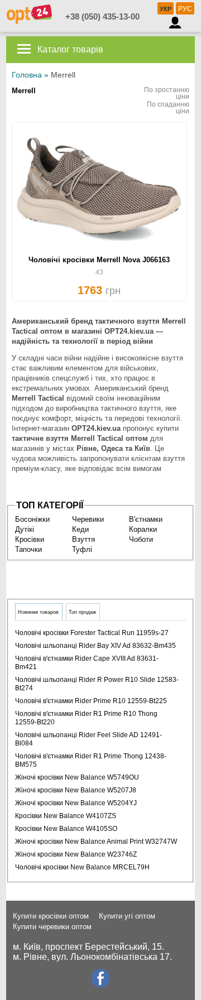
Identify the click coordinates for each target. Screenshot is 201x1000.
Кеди (80, 529)
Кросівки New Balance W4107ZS (65, 816)
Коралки (143, 529)
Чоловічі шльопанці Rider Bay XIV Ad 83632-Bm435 (95, 646)
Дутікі (24, 529)
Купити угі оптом (127, 916)
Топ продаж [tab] (82, 612)
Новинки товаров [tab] (38, 612)
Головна (27, 74)
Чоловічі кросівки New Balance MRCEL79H (82, 867)
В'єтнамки (145, 519)
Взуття (83, 539)
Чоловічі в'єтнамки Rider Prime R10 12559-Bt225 (91, 701)
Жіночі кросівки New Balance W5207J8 (75, 790)
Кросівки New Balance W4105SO (66, 829)
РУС (185, 9)
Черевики (88, 519)
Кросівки (29, 539)
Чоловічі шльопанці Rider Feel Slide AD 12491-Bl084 (88, 739)
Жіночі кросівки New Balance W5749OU (77, 777)
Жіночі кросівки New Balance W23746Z (76, 854)
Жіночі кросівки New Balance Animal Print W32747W (96, 841)
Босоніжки (32, 519)
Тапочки (28, 549)
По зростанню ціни (166, 93)
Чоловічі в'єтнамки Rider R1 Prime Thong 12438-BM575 (90, 760)
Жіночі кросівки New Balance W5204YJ (76, 803)
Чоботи (141, 539)
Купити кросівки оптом (51, 916)
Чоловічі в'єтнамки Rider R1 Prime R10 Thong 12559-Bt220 (86, 718)
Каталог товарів (69, 49)
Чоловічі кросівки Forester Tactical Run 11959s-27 (92, 633)
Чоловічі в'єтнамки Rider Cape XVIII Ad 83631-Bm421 (87, 663)
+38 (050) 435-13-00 (102, 16)
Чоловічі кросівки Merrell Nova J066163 (99, 260)
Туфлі (82, 549)
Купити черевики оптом (52, 926)
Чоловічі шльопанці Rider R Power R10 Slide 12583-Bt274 (97, 684)
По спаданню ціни (168, 107)
